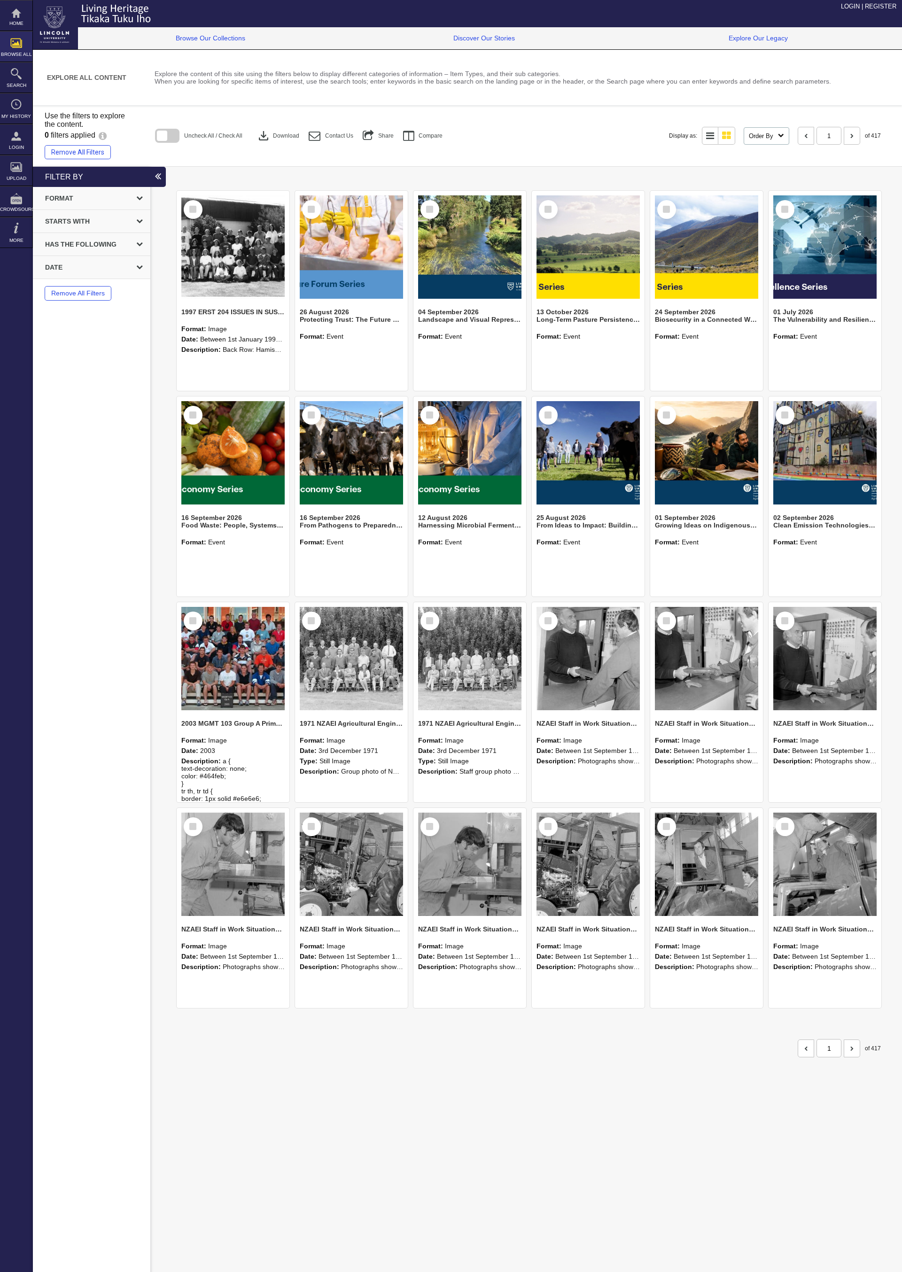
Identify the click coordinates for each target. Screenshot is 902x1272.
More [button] (16, 240)
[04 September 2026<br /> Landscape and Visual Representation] (469, 247)
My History (16, 116)
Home (16, 23)
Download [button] (278, 136)
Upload (16, 178)
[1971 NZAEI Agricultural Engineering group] (351, 658)
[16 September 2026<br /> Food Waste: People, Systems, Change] (233, 452)
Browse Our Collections (210, 38)
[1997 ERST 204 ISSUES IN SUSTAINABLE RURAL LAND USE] (233, 247)
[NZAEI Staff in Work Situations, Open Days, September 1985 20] (469, 864)
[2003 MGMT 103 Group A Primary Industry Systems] (233, 658)
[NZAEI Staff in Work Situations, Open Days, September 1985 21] (351, 864)
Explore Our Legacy (758, 38)
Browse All (16, 54)
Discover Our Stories (484, 38)
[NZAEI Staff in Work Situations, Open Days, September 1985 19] (588, 864)
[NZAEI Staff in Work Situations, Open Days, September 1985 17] (825, 864)
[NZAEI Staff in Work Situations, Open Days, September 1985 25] (588, 658)
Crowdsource (16, 209)
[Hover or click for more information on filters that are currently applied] (103, 135)
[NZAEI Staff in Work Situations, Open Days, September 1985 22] (233, 864)
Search (16, 85)
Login (16, 147)
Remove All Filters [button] (77, 152)
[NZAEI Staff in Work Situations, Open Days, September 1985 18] (706, 864)
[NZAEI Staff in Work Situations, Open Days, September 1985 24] (706, 658)
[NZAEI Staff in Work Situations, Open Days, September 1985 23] (825, 658)
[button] (331, 136)
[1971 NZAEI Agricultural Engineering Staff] (469, 658)
